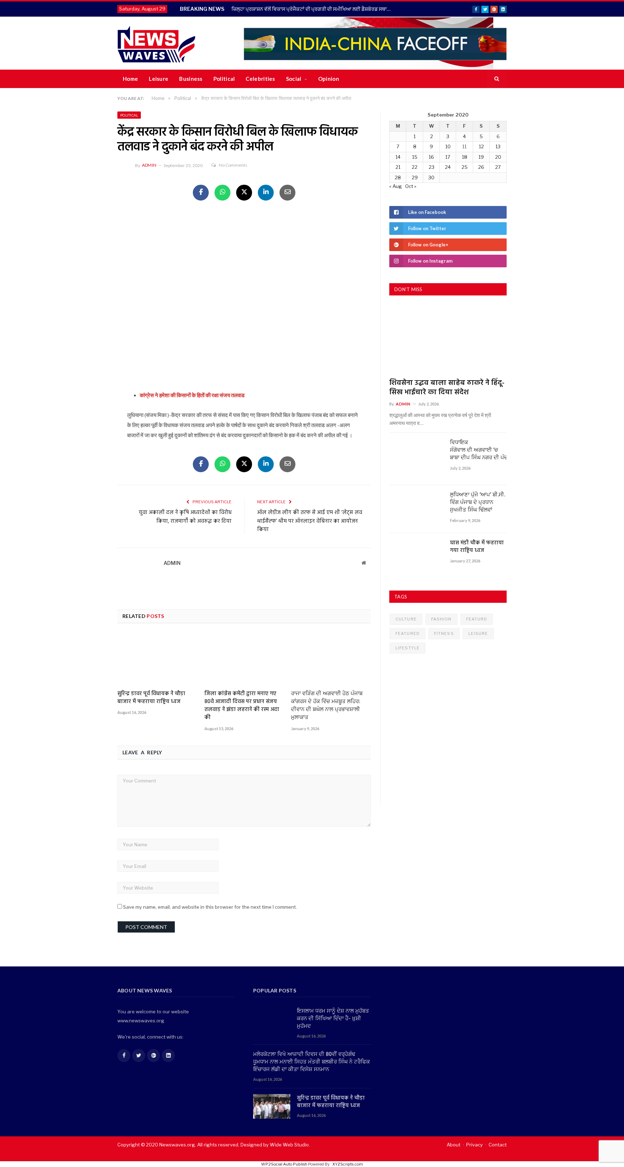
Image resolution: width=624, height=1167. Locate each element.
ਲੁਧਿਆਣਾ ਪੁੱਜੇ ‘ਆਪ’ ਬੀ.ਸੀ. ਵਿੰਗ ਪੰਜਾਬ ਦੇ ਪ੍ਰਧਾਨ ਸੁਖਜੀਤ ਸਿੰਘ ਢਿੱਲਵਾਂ (477, 502)
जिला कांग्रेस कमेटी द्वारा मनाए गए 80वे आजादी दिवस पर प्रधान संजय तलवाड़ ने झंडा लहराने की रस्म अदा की (241, 705)
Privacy (474, 1145)
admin (149, 165)
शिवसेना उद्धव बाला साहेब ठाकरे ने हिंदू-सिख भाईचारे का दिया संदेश (446, 387)
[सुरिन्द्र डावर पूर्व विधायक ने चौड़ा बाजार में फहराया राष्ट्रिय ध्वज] (157, 659)
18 (464, 157)
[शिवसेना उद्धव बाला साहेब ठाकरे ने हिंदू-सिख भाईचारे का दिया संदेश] (448, 340)
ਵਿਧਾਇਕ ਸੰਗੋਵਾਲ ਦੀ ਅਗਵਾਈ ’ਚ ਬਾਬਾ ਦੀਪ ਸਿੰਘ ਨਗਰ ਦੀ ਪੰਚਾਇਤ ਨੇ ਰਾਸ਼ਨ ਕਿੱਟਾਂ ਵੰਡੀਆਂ (478, 450)
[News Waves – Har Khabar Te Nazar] (156, 43)
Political (224, 78)
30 (431, 177)
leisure (478, 633)
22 (414, 167)
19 (481, 157)
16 (431, 157)
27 (498, 167)
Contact (498, 1145)
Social (294, 78)
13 (497, 146)
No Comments (233, 165)
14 (397, 157)
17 (447, 157)
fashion (441, 619)
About (453, 1145)
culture (406, 619)
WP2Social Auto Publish (284, 1164)
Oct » (410, 186)
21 (397, 167)
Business (190, 78)
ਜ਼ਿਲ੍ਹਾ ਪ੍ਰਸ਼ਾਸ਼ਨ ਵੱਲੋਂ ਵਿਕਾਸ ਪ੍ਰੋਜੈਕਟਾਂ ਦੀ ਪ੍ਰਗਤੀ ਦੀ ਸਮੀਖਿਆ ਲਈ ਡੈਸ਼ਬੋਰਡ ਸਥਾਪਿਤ (313, 9)
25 (465, 167)
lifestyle (407, 647)
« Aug (395, 186)
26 (481, 167)
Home (130, 78)
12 (481, 146)
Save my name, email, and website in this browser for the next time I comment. (210, 907)
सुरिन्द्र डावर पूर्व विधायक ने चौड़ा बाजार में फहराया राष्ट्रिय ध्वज (151, 697)
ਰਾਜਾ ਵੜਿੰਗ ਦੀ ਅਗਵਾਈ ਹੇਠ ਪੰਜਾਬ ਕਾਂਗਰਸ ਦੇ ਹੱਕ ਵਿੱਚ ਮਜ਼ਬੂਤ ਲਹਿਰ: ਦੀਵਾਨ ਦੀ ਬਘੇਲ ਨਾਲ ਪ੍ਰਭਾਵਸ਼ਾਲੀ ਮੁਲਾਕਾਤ (327, 705)
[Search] (497, 79)
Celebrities (260, 78)
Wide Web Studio (289, 1145)
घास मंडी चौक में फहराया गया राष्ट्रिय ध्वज (477, 546)
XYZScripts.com (347, 1164)
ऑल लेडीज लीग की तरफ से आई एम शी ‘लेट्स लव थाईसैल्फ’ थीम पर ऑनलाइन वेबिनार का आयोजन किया (309, 521)
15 (414, 157)
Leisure (158, 78)
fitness (444, 633)
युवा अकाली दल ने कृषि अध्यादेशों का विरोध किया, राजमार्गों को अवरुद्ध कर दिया (185, 517)
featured (407, 633)
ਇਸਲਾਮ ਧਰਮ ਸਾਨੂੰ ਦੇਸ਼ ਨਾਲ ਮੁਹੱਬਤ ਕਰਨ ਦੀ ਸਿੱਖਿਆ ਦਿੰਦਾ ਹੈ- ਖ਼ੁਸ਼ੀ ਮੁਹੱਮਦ (333, 1019)
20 (498, 157)
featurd (477, 619)
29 (415, 177)
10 (448, 146)
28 (398, 177)
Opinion (328, 78)
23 (431, 167)
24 (448, 167)
